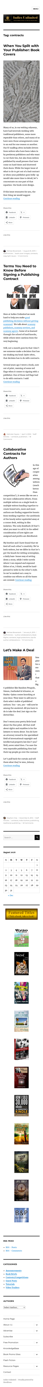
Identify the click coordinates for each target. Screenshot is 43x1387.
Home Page (9, 1319)
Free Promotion (10, 1342)
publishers (23, 437)
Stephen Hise (12, 818)
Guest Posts (11, 1281)
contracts (34, 253)
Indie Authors (24, 820)
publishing (34, 820)
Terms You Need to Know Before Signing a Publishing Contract (21, 272)
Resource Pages (11, 1366)
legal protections (23, 637)
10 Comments (27, 640)
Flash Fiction (9, 1360)
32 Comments (28, 823)
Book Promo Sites (11, 1354)
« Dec (10, 895)
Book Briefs (11, 1274)
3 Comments (23, 256)
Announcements (14, 1270)
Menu (35, 9)
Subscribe (8, 1336)
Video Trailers (12, 1287)
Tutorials (10, 1284)
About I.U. (8, 1325)
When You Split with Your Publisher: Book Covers (21, 50)
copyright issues (9, 256)
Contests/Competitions (17, 1277)
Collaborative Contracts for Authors (14, 453)
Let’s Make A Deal (18, 650)
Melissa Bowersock (14, 251)
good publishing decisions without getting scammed (20, 320)
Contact (7, 1372)
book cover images (22, 253)
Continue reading (11, 198)
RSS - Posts (11, 1247)
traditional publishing (11, 823)
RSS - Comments (14, 1250)
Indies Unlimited (9, 1380)
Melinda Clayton (13, 434)
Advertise (7, 1331)
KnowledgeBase (11, 1348)
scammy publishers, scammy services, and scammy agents (19, 327)
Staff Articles (8, 253)
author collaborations (23, 635)
